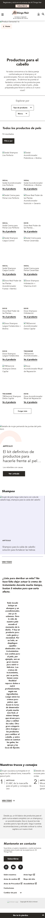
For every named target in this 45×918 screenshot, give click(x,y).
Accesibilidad (29, 884)
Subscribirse (22, 6)
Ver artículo (14, 473)
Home (7, 26)
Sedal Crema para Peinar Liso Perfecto (10, 227)
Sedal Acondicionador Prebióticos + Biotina (33, 184)
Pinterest (20, 867)
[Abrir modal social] (38, 15)
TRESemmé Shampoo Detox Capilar (11, 397)
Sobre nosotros (10, 875)
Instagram (6, 867)
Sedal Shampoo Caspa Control (9, 269)
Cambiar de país (10, 893)
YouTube (13, 867)
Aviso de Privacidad (12, 884)
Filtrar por (8, 141)
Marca (20, 114)
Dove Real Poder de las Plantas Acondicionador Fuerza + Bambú (10, 312)
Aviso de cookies (10, 879)
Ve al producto (9, 189)
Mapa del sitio (29, 879)
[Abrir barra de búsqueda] (43, 15)
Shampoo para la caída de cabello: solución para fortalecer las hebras (19, 548)
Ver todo (7, 562)
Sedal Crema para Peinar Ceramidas (31, 269)
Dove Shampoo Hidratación (30, 312)
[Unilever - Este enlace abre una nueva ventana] (12, 902)
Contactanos (9, 888)
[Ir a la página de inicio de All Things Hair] (20, 12)
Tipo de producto (20, 108)
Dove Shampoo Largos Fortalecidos (10, 355)
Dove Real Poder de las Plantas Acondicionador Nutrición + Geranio (32, 227)
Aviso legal (28, 875)
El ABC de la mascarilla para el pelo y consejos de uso (18, 786)
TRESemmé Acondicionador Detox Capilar (30, 355)
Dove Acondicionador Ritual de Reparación (33, 397)
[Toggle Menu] (2, 14)
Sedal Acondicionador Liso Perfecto (11, 184)
